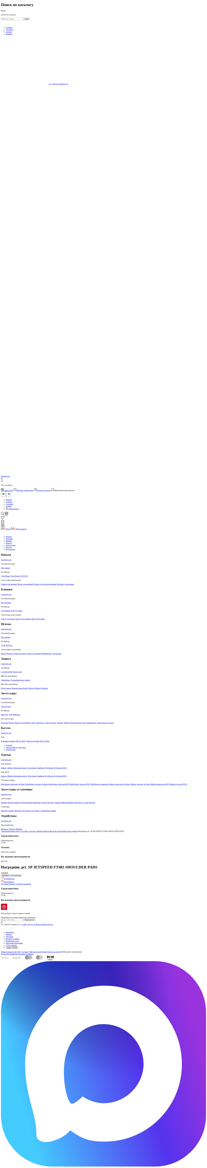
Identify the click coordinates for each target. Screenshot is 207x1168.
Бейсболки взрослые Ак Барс (13, 784)
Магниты (18, 811)
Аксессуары (11, 545)
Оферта (31, 954)
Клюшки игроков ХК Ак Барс (13, 741)
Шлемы (9, 541)
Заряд (20, 611)
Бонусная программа (14, 943)
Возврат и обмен (12, 939)
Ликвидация (13, 509)
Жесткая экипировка (58, 831)
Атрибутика (10, 750)
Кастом (9, 547)
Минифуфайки (68, 803)
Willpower (16, 715)
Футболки (49, 768)
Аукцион (9, 504)
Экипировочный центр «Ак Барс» (15, 831)
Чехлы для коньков (25, 584)
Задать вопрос (12, 948)
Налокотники (17, 688)
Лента (33, 723)
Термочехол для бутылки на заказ (100, 723)
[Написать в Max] (103, 1166)
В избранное (9, 879)
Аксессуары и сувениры (16, 747)
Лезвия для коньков (9, 584)
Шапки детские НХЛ (178, 784)
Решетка (9, 654)
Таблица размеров (23, 884)
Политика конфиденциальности (14, 954)
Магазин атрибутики (37, 952)
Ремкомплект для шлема (51, 654)
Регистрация (21, 529)
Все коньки (5, 568)
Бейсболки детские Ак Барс (36, 784)
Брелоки (4, 811)
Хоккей (9, 500)
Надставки (40, 619)
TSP (10, 715)
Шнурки (40, 723)
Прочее (92, 803)
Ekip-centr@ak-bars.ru (44, 924)
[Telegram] (103, 474)
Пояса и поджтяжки (22, 723)
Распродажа (10, 550)
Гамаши (60, 723)
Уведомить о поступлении (11, 875)
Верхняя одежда (20, 768)
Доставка (9, 30)
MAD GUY (17, 672)
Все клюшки (6, 603)
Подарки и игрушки (31, 811)
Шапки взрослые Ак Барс (119, 784)
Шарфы (19, 829)
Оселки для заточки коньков (44, 584)
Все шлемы (5, 637)
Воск (34, 619)
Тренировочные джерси (20, 680)
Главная (9, 28)
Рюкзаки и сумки (82, 803)
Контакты (10, 932)
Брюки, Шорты (7, 768)
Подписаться (29, 920)
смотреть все (6, 560)
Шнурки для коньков (65, 584)
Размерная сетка (12, 941)
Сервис (9, 506)
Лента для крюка (8, 619)
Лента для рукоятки (23, 619)
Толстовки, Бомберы (36, 768)
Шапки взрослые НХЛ (160, 784)
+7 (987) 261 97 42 (28, 924)
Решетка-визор (20, 654)
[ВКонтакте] (70, 84)
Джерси (12, 829)
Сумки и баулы (50, 723)
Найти (27, 19)
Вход (8, 529)
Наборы (44, 688)
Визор (3, 654)
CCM (3, 611)
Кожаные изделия (40, 803)
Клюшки (9, 539)
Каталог (33, 831)
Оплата (9, 32)
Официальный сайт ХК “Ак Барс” (15, 952)
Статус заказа (11, 945)
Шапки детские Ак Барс (140, 784)
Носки (11, 723)
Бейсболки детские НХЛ (80, 784)
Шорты (31, 688)
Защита (9, 543)
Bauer (8, 576)
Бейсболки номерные (100, 784)
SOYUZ (24, 576)
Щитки (38, 688)
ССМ (3, 576)
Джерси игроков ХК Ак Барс (38, 741)
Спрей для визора (33, 654)
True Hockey (16, 576)
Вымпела (5, 829)
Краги (25, 688)
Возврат (9, 34)
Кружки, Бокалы (54, 803)
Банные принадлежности (11, 803)
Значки (11, 811)
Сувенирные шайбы (48, 811)
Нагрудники (6, 688)
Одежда (9, 502)
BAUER (9, 672)
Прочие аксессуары (78, 723)
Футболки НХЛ (60, 768)
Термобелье (5, 680)
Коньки (9, 537)
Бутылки (4, 723)
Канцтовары (27, 803)
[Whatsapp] (103, 290)
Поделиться (9, 882)
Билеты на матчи (54, 952)
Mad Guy (4, 715)
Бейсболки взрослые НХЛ (59, 784)
